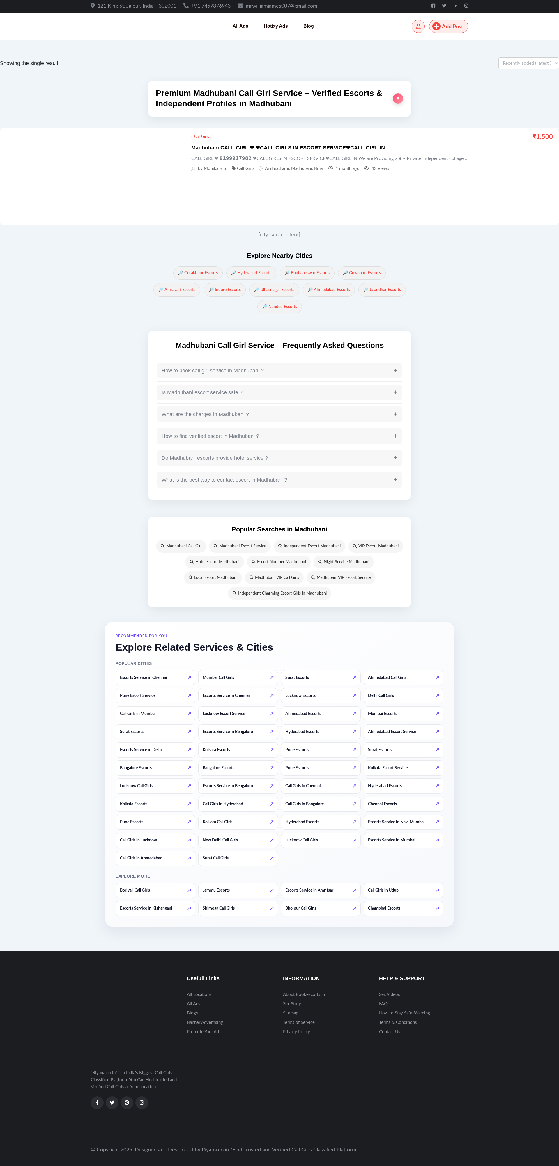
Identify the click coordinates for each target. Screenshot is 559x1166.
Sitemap (290, 1013)
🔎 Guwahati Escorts (362, 273)
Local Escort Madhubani (215, 578)
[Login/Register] (418, 26)
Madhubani (301, 168)
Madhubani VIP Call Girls (277, 578)
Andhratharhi (277, 168)
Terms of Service (299, 1022)
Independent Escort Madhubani (312, 546)
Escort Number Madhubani (281, 562)
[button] (279, 98)
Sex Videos (389, 994)
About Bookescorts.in (304, 994)
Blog (308, 26)
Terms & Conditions (398, 1022)
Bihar (319, 168)
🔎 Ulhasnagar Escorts (274, 290)
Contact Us (389, 1032)
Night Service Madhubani (346, 562)
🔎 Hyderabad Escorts (251, 273)
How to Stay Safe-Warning (404, 1013)
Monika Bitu (215, 168)
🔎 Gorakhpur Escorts (198, 273)
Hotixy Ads (276, 26)
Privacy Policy (296, 1032)
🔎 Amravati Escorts (176, 290)
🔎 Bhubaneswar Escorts (307, 273)
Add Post (452, 26)
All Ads (240, 26)
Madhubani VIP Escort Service (344, 578)
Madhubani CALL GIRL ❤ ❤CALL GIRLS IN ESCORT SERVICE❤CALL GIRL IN (288, 148)
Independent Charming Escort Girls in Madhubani (282, 593)
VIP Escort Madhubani (378, 546)
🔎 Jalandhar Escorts (382, 290)
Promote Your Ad (203, 1032)
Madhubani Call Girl (183, 546)
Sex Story (292, 1004)
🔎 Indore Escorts (225, 290)
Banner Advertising (205, 1022)
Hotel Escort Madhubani (217, 562)
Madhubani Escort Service (242, 546)
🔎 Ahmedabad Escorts (329, 290)
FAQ (383, 1004)
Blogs (192, 1013)
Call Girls (201, 137)
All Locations (199, 994)
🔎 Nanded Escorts (279, 307)
